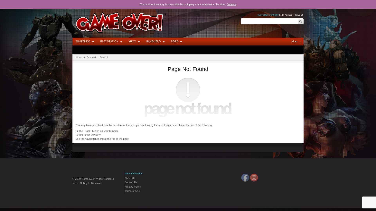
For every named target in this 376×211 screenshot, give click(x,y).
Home (79, 57)
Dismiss (231, 4)
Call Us (299, 15)
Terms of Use (132, 191)
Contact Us (131, 182)
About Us (130, 178)
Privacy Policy (133, 186)
